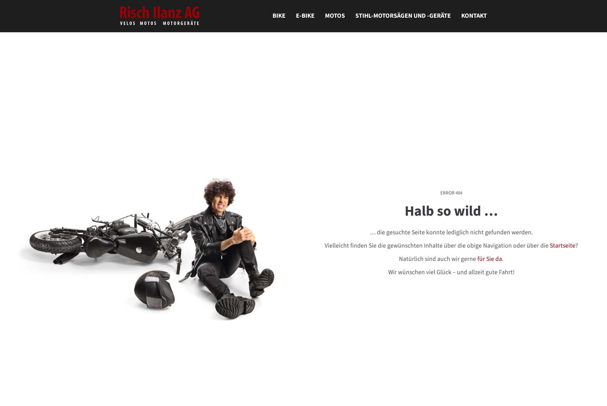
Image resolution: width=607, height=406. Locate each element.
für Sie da (489, 259)
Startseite (562, 246)
